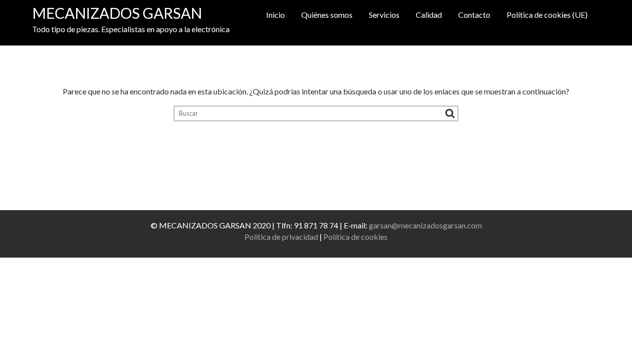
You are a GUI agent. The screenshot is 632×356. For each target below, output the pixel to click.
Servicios (384, 14)
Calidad (429, 14)
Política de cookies (355, 236)
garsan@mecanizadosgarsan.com (425, 225)
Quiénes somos (327, 14)
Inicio (275, 14)
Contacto (474, 14)
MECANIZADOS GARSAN (117, 13)
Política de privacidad (281, 236)
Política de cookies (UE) (547, 14)
